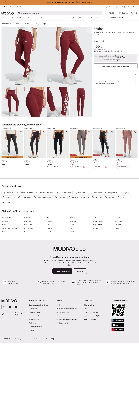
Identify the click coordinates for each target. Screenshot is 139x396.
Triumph (118, 224)
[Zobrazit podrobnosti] (135, 74)
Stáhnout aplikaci (115, 7)
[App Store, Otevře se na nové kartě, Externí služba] (117, 325)
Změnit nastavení (27, 339)
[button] (24, 57)
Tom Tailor (5, 221)
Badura (49, 228)
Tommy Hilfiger (98, 221)
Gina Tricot (28, 224)
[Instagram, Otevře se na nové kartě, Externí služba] (4, 307)
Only (48, 224)
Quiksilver (27, 217)
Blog (106, 7)
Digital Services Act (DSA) (92, 316)
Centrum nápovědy (35, 326)
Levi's (71, 228)
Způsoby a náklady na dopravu (42, 305)
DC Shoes (73, 232)
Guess (72, 224)
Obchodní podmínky (70, 323)
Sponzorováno (5, 128)
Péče (85, 308)
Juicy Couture (97, 224)
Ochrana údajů (50, 339)
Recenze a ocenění (90, 319)
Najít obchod (126, 7)
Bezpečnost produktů (91, 312)
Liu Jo (26, 232)
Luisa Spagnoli (6, 217)
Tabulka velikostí (89, 305)
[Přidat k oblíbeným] (89, 30)
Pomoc (135, 7)
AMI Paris (118, 221)
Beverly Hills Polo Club (9, 228)
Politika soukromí (39, 339)
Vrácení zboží (33, 308)
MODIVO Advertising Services (70, 319)
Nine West (27, 221)
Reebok (72, 217)
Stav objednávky (34, 312)
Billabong (73, 221)
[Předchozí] (5, 2)
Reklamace (32, 323)
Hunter (4, 232)
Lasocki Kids (119, 217)
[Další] (133, 2)
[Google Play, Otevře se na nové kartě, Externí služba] (117, 320)
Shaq (117, 228)
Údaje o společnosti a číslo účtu (67, 308)
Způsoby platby (42, 319)
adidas (98, 29)
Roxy (48, 217)
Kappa (95, 217)
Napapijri (50, 221)
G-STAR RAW (28, 228)
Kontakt (31, 330)
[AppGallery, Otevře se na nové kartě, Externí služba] (117, 329)
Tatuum (95, 228)
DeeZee (49, 232)
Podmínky (18, 339)
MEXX (4, 224)
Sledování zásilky (34, 316)
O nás (58, 305)
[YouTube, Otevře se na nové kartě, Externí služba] (10, 307)
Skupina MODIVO (70, 312)
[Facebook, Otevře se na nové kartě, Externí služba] (16, 307)
